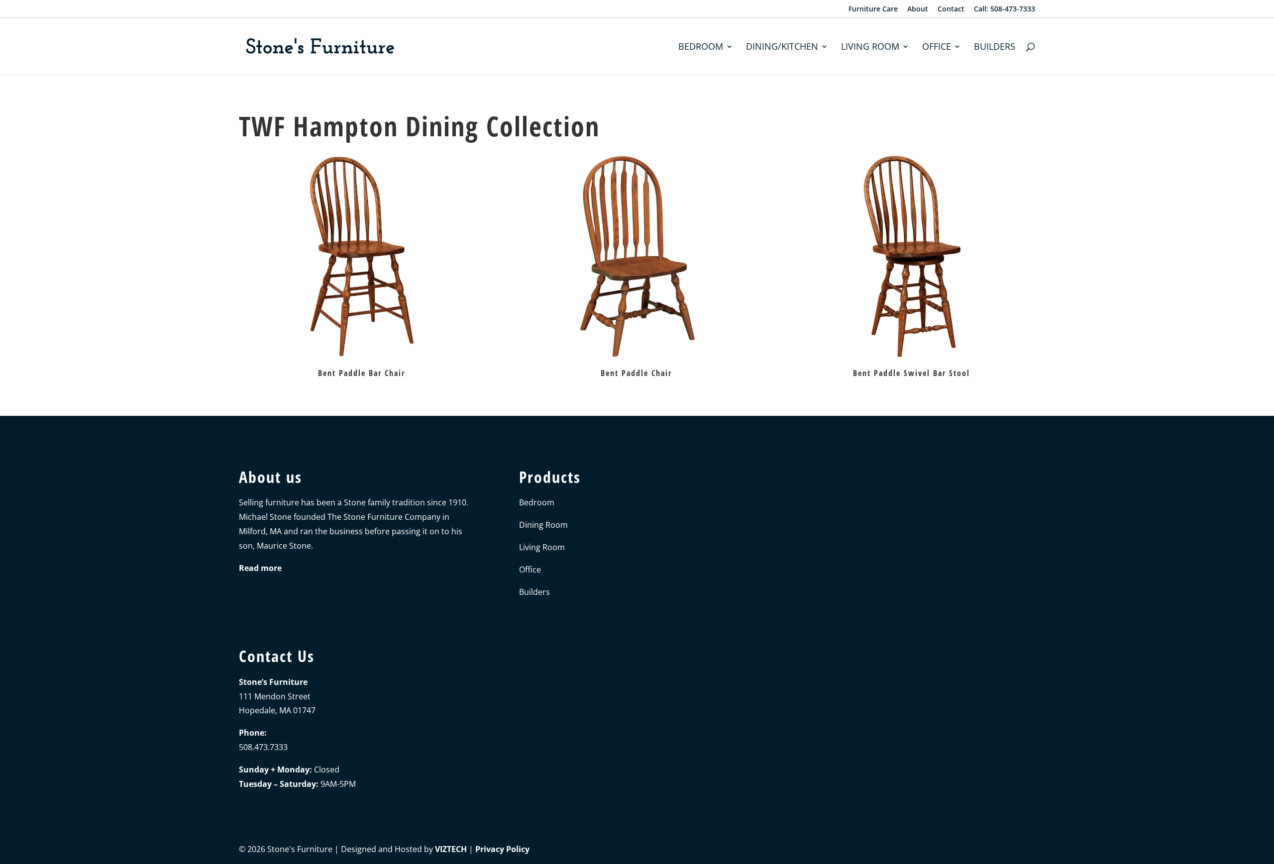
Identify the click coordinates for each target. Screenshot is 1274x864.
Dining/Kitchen (782, 47)
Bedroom (700, 47)
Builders (994, 47)
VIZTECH (451, 849)
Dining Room (543, 524)
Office (936, 47)
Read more (260, 568)
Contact (951, 9)
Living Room (870, 47)
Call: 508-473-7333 (1004, 9)
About (917, 9)
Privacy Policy (502, 849)
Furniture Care (873, 9)
